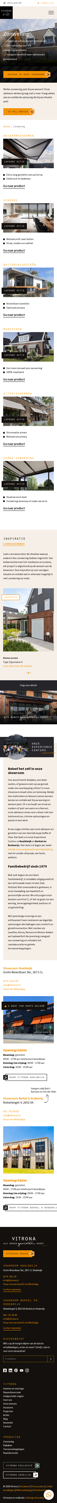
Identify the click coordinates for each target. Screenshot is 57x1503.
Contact (7, 1426)
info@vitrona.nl (11, 985)
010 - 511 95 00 (11, 1111)
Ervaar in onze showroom (26, 74)
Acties (6, 1415)
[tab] (26, 672)
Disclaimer (24, 1486)
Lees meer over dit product (17, 666)
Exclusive (14, 2)
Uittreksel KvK (40, 1490)
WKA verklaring (23, 1490)
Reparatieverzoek (12, 1392)
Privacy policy (37, 1486)
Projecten (8, 1411)
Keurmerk (8, 1422)
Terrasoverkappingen (13, 1449)
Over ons (7, 1400)
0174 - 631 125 (10, 981)
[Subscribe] (50, 1359)
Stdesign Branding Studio (38, 1498)
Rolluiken (7, 1445)
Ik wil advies (18, 111)
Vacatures (8, 1407)
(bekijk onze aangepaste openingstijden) (30, 849)
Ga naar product (14, 186)
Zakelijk (47, 2)
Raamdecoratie (10, 1453)
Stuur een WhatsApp (14, 989)
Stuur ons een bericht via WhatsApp (20, 1284)
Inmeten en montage (13, 1388)
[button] (49, 1495)
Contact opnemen (12, 1289)
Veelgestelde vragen (13, 1396)
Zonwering (8, 1441)
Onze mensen (10, 1404)
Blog (5, 1419)
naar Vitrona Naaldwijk (27, 1077)
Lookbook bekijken (14, 544)
